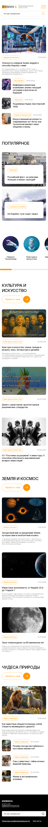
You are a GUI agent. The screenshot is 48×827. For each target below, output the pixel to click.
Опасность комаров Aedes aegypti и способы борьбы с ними (20, 64)
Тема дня (18, 100)
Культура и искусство (31, 258)
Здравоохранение (11, 57)
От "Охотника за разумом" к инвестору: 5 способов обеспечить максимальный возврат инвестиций (23, 458)
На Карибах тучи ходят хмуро (23, 214)
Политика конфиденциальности (16, 821)
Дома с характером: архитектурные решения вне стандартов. (20, 405)
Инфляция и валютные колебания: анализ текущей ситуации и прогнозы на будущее (27, 89)
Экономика (19, 81)
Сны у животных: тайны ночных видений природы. (29, 762)
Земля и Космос (10, 527)
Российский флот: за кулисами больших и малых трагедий (23, 178)
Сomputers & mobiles (17, 207)
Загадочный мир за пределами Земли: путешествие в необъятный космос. (21, 534)
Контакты (37, 821)
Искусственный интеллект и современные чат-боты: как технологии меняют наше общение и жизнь (27, 123)
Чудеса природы (10, 718)
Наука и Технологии (22, 115)
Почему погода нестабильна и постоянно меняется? (28, 747)
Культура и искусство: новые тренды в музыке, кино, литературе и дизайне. (21, 348)
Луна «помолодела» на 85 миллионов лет (23, 642)
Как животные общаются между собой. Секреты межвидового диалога (22, 725)
